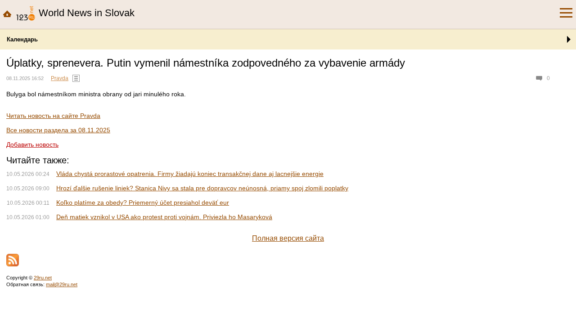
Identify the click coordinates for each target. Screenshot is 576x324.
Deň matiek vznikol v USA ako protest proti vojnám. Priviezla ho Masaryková (164, 216)
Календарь (22, 39)
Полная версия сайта (288, 238)
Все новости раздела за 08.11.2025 (58, 130)
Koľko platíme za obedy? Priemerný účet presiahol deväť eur (142, 202)
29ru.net (43, 277)
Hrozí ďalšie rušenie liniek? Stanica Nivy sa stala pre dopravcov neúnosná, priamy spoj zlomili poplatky (202, 188)
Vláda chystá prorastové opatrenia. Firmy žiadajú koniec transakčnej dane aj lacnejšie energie (190, 173)
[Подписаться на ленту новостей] (12, 260)
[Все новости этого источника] (76, 78)
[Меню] (566, 13)
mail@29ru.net (61, 284)
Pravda (59, 78)
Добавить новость (32, 144)
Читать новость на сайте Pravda (53, 115)
